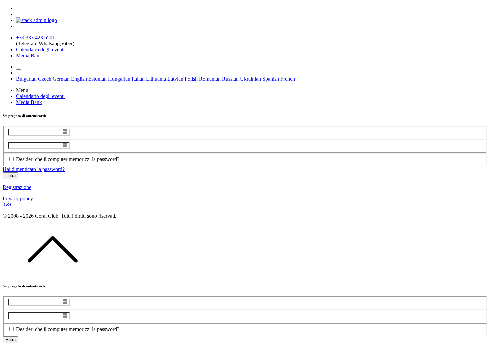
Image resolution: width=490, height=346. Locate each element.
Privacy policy (18, 198)
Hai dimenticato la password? (34, 169)
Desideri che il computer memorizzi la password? (67, 159)
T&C (8, 204)
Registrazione (17, 187)
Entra (10, 175)
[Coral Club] (36, 20)
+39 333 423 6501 (35, 37)
